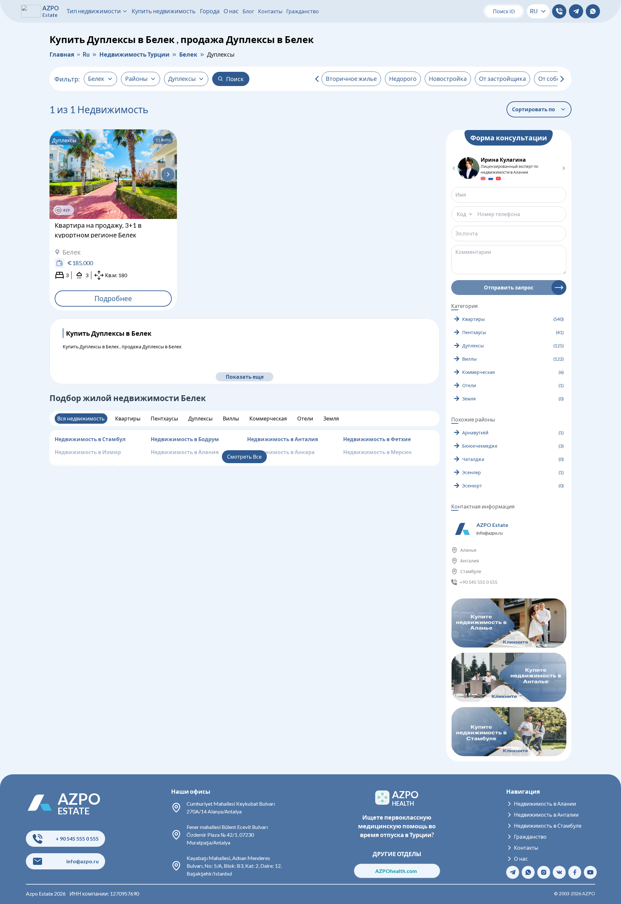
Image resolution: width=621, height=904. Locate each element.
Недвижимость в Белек (86, 465)
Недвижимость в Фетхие (377, 439)
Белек (188, 54)
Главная (61, 54)
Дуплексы (200, 418)
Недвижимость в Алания (185, 452)
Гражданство (302, 11)
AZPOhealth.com (397, 870)
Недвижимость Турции (134, 54)
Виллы (231, 418)
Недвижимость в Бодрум (185, 439)
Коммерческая (268, 418)
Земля (331, 418)
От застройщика (502, 78)
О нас (231, 11)
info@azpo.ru (489, 533)
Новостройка (448, 78)
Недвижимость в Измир (88, 452)
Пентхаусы (164, 418)
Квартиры (127, 418)
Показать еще (244, 377)
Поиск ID (504, 11)
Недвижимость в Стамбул (90, 439)
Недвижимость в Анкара (281, 452)
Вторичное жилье (351, 78)
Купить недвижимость (164, 11)
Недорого (403, 78)
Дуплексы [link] (220, 54)
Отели (305, 418)
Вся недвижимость (81, 418)
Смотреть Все (244, 456)
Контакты (270, 11)
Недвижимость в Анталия (282, 439)
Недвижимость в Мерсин (377, 452)
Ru (86, 54)
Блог (248, 11)
